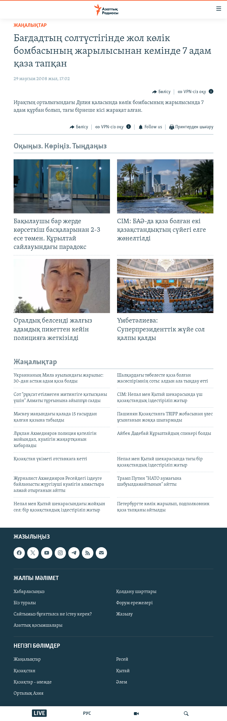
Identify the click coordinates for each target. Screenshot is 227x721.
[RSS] (87, 552)
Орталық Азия (28, 693)
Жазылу (124, 614)
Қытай (123, 670)
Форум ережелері (134, 603)
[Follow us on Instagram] (60, 552)
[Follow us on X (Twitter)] (32, 552)
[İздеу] (186, 713)
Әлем (121, 682)
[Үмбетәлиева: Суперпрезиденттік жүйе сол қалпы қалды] (165, 286)
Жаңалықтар (27, 659)
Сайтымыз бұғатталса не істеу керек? (53, 614)
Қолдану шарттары (136, 591)
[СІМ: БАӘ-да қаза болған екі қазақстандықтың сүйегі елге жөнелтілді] (165, 186)
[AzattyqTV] (136, 713)
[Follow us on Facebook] (19, 552)
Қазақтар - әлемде (33, 682)
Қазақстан (24, 670)
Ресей (122, 659)
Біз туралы (25, 603)
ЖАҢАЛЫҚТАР (30, 25)
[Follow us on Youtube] (46, 552)
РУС (87, 713)
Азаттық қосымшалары (38, 625)
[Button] (161, 92)
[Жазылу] (101, 552)
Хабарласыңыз (29, 591)
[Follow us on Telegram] (74, 552)
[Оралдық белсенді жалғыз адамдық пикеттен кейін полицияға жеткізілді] (62, 286)
